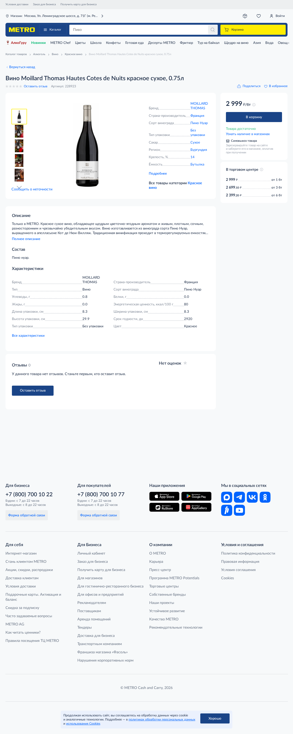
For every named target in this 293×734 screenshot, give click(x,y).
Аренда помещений (94, 619)
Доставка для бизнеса (96, 636)
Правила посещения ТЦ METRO (32, 641)
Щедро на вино (236, 43)
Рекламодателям (91, 603)
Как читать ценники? (23, 632)
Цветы (80, 43)
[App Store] (164, 496)
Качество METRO (164, 619)
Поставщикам (89, 611)
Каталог (55, 29)
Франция (197, 115)
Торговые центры (164, 586)
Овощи (283, 43)
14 (192, 157)
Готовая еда (134, 43)
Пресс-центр (160, 570)
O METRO (157, 553)
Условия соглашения (238, 570)
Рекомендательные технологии (175, 627)
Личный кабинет (91, 553)
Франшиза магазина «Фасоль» (102, 652)
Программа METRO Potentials (174, 578)
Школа (95, 43)
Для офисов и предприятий (100, 594)
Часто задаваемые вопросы (28, 616)
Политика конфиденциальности (248, 553)
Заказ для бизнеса (44, 4)
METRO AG (14, 624)
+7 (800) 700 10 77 (101, 494)
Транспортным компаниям (99, 644)
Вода (269, 43)
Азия (257, 43)
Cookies (227, 578)
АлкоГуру (19, 43)
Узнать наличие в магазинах (248, 134)
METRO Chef (60, 43)
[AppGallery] (196, 507)
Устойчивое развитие (167, 611)
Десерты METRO (161, 43)
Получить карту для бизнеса (78, 4)
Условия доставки (16, 4)
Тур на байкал (209, 43)
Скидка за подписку (22, 608)
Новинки (38, 43)
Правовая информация (240, 561)
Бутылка (197, 164)
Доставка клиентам (21, 578)
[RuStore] (164, 507)
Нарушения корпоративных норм (105, 660)
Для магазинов (90, 578)
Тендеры (84, 627)
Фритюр (186, 43)
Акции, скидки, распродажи (29, 570)
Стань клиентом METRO (25, 561)
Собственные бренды (167, 594)
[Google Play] (196, 496)
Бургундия (198, 150)
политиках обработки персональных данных (162, 719)
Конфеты (113, 43)
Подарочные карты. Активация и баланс (33, 597)
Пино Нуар (199, 123)
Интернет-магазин (21, 553)
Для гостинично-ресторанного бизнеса (110, 586)
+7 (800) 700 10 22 (29, 494)
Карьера (156, 561)
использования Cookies (83, 723)
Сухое (195, 142)
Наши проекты (161, 603)
